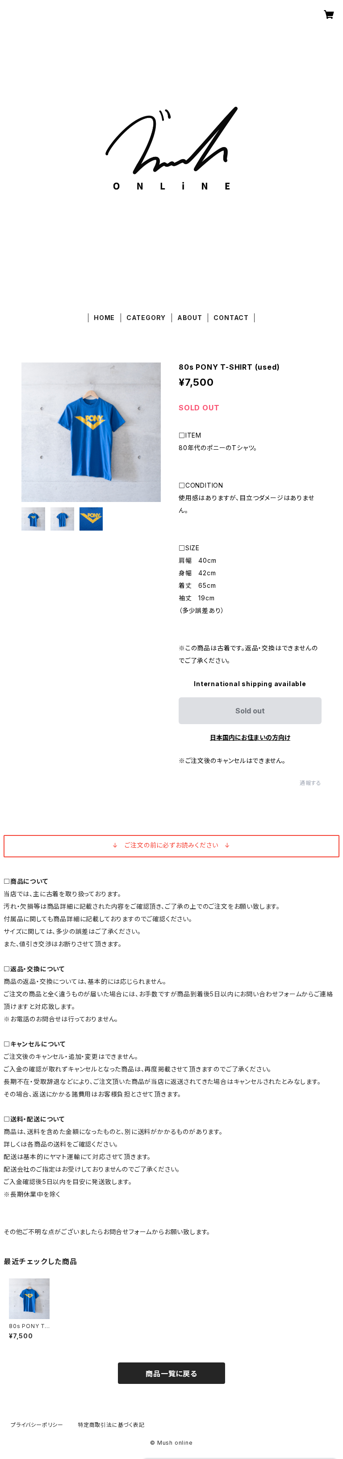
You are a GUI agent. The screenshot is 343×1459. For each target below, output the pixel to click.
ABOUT (189, 317)
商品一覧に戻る (171, 1373)
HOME (104, 317)
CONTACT (231, 317)
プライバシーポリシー (37, 1424)
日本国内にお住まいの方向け (250, 737)
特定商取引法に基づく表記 (111, 1424)
